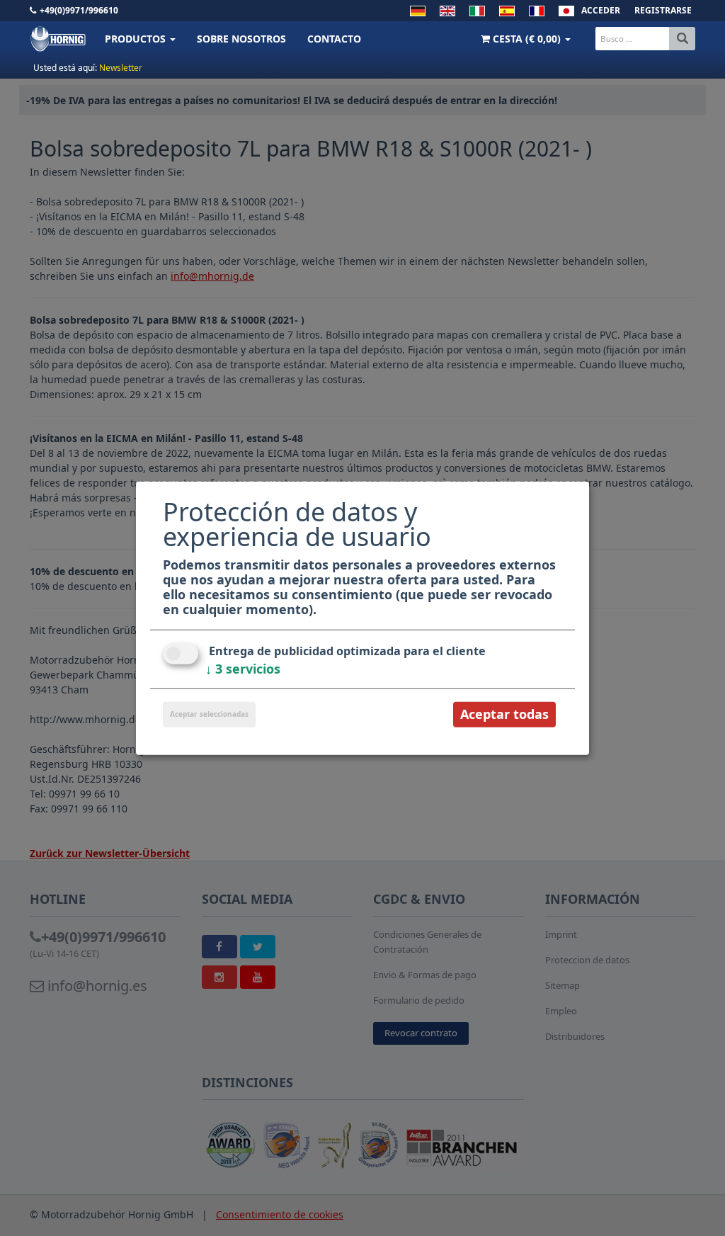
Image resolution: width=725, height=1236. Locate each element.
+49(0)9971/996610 (79, 10)
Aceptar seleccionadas (209, 714)
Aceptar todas (504, 713)
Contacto (334, 38)
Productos (137, 38)
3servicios (242, 668)
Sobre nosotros (241, 38)
